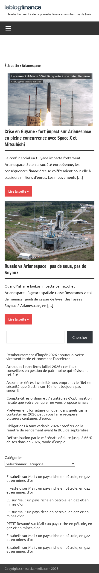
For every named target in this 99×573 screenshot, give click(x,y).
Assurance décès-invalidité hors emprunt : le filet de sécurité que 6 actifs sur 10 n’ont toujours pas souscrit (48, 386)
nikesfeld (13, 488)
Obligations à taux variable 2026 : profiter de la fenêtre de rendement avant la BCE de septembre (47, 427)
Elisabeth (13, 535)
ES (8, 499)
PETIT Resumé (18, 523)
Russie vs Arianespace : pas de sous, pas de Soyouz (45, 269)
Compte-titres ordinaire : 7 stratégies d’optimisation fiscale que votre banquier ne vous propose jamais (49, 400)
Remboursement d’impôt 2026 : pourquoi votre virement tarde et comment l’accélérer (45, 356)
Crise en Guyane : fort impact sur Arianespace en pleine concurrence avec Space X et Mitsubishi (48, 138)
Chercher (79, 337)
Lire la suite (17, 191)
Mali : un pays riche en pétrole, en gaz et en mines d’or (48, 478)
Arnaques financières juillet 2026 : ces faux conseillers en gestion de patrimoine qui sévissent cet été (47, 370)
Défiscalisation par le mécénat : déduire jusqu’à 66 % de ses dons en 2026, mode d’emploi (49, 439)
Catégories (13, 457)
